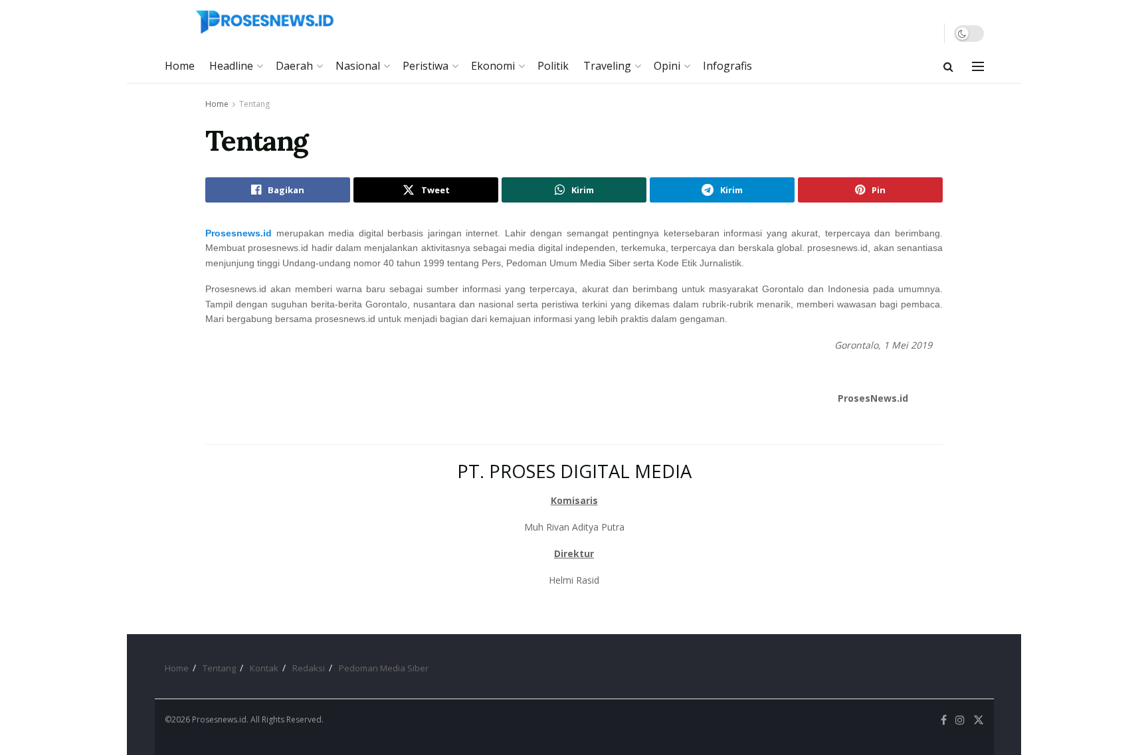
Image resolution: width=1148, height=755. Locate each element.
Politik (553, 65)
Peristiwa (425, 65)
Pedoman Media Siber (384, 668)
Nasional (357, 65)
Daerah (294, 65)
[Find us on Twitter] (978, 720)
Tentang (254, 104)
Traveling (607, 65)
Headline (231, 65)
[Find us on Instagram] (960, 720)
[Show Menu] (978, 66)
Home (180, 65)
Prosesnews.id (238, 233)
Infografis (727, 65)
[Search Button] (948, 66)
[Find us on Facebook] (944, 720)
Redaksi (308, 668)
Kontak (264, 668)
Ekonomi (493, 65)
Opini (667, 65)
